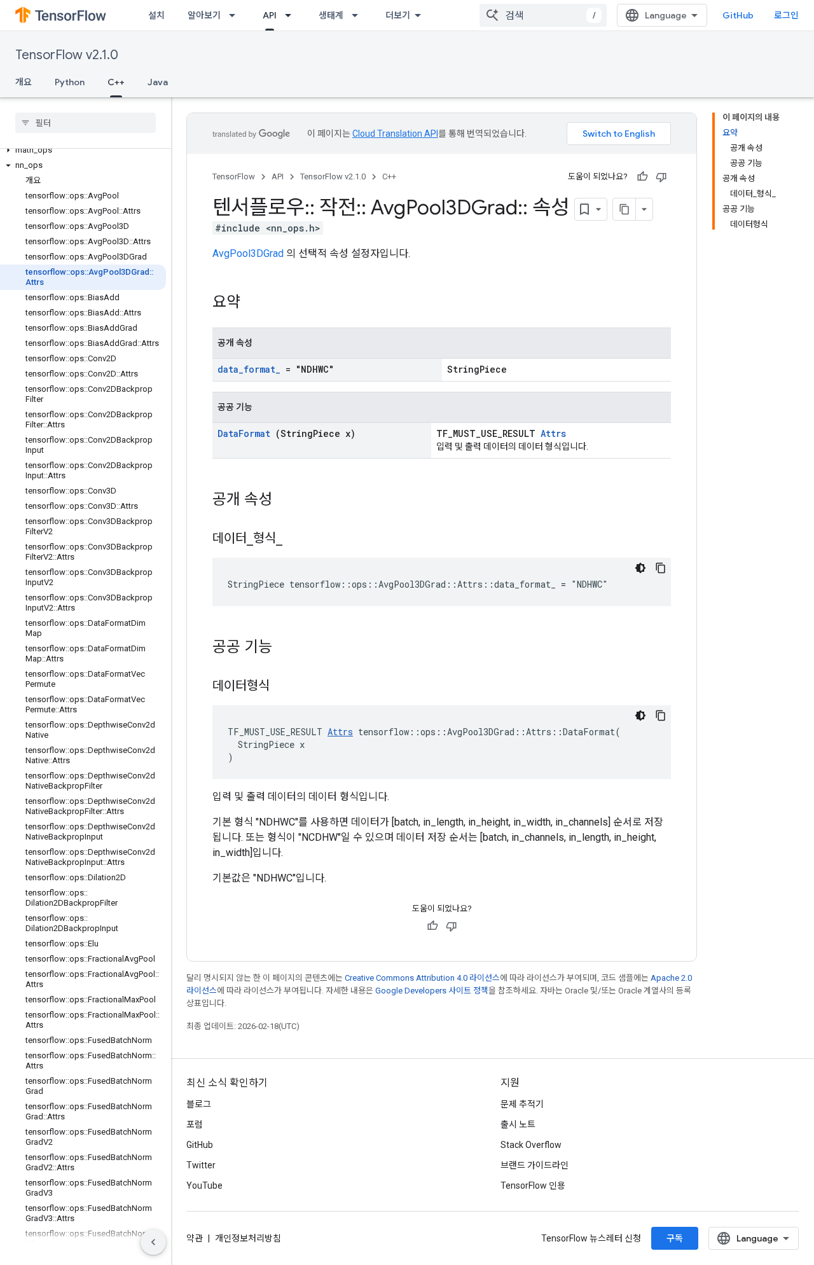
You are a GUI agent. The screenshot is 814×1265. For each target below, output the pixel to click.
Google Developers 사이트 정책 (431, 990)
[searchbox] (85, 123)
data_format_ (248, 369)
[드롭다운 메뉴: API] (292, 15)
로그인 (786, 15)
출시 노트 (517, 1124)
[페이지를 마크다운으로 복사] (624, 209)
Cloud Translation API (395, 133)
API (270, 15)
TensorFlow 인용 (532, 1185)
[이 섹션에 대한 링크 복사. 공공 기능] (288, 648)
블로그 (198, 1104)
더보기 (397, 15)
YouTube (204, 1185)
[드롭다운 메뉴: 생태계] (358, 15)
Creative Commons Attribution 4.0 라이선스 (422, 978)
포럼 (194, 1124)
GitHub (738, 15)
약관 (194, 1238)
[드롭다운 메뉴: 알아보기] (236, 15)
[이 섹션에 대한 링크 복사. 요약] (257, 303)
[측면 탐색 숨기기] (153, 1242)
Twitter (201, 1165)
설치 (156, 15)
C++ (116, 82)
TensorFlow (233, 176)
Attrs (553, 433)
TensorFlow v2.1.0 (66, 55)
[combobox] (543, 15)
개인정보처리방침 (248, 1238)
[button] (83, 150)
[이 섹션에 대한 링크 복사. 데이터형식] (285, 687)
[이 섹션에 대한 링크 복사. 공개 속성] (288, 500)
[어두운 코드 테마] (640, 568)
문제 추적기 (522, 1104)
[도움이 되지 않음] (661, 176)
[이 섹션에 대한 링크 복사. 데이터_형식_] (298, 539)
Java (158, 82)
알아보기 (204, 15)
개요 (23, 82)
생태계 (331, 15)
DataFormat (243, 433)
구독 (674, 1238)
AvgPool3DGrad (248, 253)
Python (70, 82)
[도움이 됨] (642, 176)
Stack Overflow (531, 1145)
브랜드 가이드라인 (534, 1165)
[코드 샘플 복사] (661, 568)
